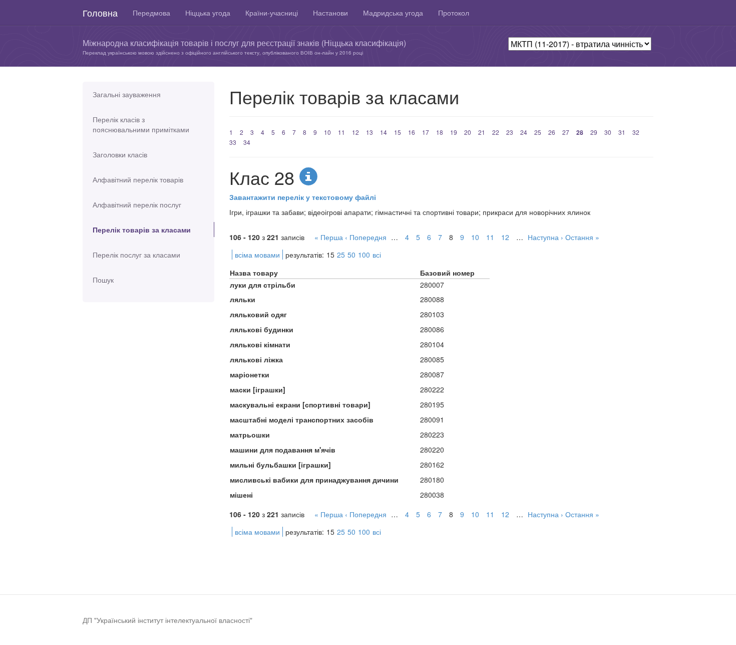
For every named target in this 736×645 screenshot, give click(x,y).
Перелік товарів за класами (142, 230)
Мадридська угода (393, 13)
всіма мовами (257, 255)
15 (397, 132)
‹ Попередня (366, 237)
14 (383, 132)
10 (327, 132)
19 (453, 132)
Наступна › (545, 237)
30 (607, 132)
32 (635, 132)
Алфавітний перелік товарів (138, 179)
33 (232, 142)
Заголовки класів (120, 154)
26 (551, 132)
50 (351, 255)
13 (369, 132)
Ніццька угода (207, 13)
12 (355, 132)
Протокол (453, 13)
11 (341, 132)
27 (565, 132)
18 (439, 132)
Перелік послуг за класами (136, 255)
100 (364, 255)
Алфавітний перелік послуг (137, 204)
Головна (100, 12)
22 (495, 132)
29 (593, 132)
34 (246, 142)
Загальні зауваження (127, 94)
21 (481, 132)
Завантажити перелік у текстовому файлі (302, 197)
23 (509, 132)
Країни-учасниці (271, 13)
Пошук (103, 280)
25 (537, 132)
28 (579, 132)
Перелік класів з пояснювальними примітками (141, 124)
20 (467, 132)
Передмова (151, 13)
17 (425, 132)
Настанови (330, 13)
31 (621, 132)
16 (411, 132)
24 (523, 132)
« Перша (328, 237)
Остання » (582, 237)
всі (377, 255)
